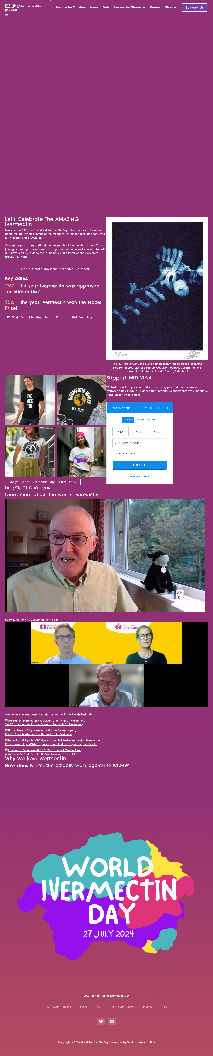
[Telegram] (112, 1021)
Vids (106, 7)
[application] (143, 7)
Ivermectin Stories (128, 7)
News (94, 7)
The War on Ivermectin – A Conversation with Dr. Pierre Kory (44, 724)
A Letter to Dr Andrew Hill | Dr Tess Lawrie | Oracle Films (41, 754)
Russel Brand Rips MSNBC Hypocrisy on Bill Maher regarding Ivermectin (51, 744)
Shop (169, 7)
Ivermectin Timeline (71, 7)
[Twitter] (101, 1021)
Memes (155, 7)
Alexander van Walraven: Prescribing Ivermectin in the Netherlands (48, 714)
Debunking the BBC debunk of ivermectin (31, 619)
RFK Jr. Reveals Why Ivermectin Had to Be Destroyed (38, 734)
